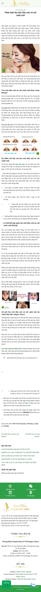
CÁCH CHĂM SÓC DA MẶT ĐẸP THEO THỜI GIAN (17, 456)
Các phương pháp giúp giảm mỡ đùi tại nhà (15, 449)
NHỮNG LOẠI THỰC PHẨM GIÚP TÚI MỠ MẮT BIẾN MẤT (20, 452)
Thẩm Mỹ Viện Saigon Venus (26, 579)
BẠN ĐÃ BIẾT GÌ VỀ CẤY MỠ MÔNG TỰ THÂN (16, 459)
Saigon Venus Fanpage (23, 572)
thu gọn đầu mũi (18, 164)
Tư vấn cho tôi (10, 496)
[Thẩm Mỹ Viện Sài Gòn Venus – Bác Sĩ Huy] (20, 3)
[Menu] (2, 3)
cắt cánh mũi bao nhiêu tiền (11, 349)
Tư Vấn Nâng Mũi (20, 10)
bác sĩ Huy (29, 403)
